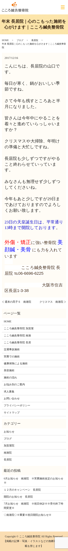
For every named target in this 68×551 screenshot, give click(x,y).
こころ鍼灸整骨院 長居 (17, 342)
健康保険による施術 (16, 363)
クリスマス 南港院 (51, 301)
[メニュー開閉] (63, 7)
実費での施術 (12, 356)
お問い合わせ (12, 398)
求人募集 (9, 391)
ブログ (20, 40)
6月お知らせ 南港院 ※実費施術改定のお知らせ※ (33, 480)
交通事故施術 (12, 349)
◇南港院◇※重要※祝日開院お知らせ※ (27, 515)
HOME (5, 40)
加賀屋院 (9, 445)
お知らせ (9, 431)
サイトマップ (12, 412)
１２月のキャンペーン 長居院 (22, 489)
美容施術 (9, 370)
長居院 (34, 40)
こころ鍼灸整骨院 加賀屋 (19, 328)
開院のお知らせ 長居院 (18, 496)
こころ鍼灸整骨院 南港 (17, 335)
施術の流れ (10, 377)
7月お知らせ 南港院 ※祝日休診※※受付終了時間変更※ (33, 505)
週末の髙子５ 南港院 (18, 301)
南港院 (8, 452)
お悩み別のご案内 (14, 384)
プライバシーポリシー (17, 405)
